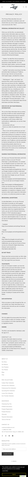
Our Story (4, 362)
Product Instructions (7, 406)
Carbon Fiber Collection (8, 383)
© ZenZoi (14, 461)
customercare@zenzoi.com (8, 427)
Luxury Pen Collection (7, 393)
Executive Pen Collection (8, 385)
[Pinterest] (9, 436)
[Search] (23, 7)
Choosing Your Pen (7, 404)
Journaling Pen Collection (8, 390)
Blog (3, 372)
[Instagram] (5, 436)
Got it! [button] (14, 474)
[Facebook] (2, 436)
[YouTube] (12, 436)
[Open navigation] (2, 6)
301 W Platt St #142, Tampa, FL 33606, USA (13, 431)
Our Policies (5, 369)
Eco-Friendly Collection (8, 396)
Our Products (5, 367)
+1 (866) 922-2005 (6, 429)
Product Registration (7, 409)
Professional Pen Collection (9, 388)
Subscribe (8, 454)
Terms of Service (6, 419)
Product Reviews (6, 412)
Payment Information (7, 417)
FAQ (3, 375)
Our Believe (5, 364)
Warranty (4, 414)
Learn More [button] (5, 470)
